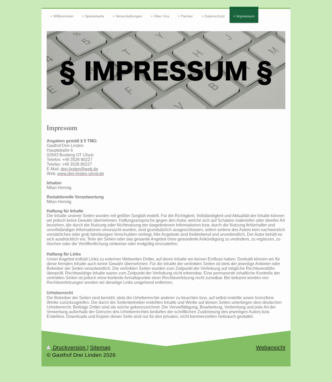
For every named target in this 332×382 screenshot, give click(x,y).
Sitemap (100, 347)
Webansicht (270, 347)
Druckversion (69, 347)
